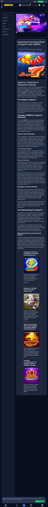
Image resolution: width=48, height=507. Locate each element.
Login (35, 1)
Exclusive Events (6, 28)
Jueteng (4, 23)
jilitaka (38, 157)
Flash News (5, 31)
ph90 (25, 222)
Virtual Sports (5, 17)
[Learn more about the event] (24, 9)
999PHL (20, 48)
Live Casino (5, 20)
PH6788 (40, 146)
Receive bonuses (36, 26)
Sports (4, 26)
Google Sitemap (6, 34)
